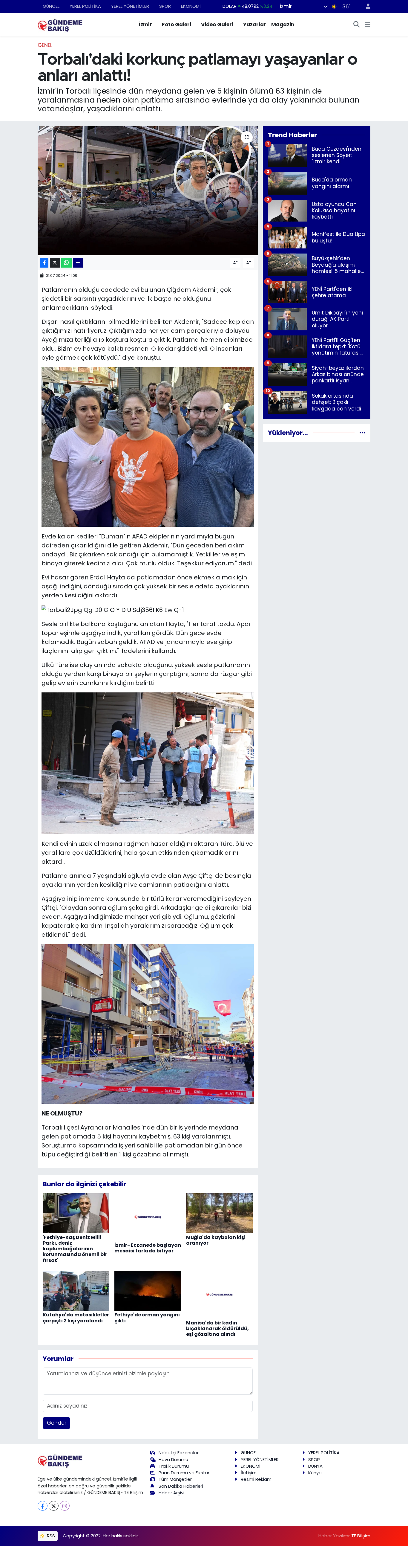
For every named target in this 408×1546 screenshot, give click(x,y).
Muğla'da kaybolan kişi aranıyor (216, 1240)
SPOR (165, 6)
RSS (50, 1536)
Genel (45, 45)
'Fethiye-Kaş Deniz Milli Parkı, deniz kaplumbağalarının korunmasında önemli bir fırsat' (75, 1249)
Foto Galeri (176, 24)
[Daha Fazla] (78, 263)
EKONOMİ (191, 6)
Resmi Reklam (256, 1479)
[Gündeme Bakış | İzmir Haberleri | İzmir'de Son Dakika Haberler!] (60, 24)
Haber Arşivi (171, 1492)
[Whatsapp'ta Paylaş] (66, 263)
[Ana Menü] (367, 25)
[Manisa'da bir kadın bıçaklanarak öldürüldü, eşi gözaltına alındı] (219, 1294)
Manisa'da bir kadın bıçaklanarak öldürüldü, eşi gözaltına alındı (217, 1328)
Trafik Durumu (174, 1466)
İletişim (249, 1472)
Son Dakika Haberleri (181, 1486)
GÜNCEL (51, 6)
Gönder (56, 1422)
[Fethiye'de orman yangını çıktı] (147, 1290)
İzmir (145, 24)
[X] (54, 1506)
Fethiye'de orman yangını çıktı (147, 1317)
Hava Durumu (173, 1459)
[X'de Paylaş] (55, 263)
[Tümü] (362, 432)
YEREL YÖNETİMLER (130, 6)
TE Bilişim (360, 1536)
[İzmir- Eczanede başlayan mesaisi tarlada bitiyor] (147, 1216)
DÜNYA (315, 1466)
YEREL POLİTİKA (85, 6)
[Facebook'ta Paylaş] (44, 263)
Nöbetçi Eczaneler (179, 1452)
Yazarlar (254, 24)
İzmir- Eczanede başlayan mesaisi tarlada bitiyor (147, 1248)
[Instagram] (65, 1506)
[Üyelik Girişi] (365, 6)
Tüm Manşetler (175, 1479)
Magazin (282, 24)
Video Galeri (217, 24)
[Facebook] (42, 1506)
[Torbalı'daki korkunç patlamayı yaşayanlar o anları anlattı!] (148, 190)
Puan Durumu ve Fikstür (184, 1472)
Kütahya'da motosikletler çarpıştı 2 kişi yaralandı (76, 1317)
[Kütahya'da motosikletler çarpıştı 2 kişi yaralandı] (76, 1290)
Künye (315, 1472)
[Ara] (356, 25)
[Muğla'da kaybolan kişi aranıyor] (219, 1212)
